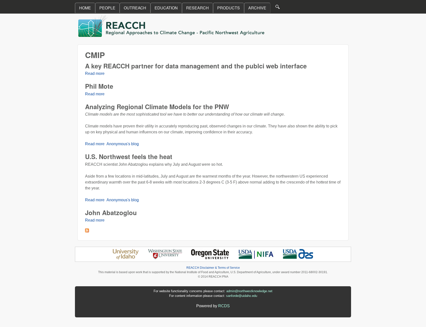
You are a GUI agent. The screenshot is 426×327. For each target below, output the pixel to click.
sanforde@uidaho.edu (241, 296)
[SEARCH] (277, 8)
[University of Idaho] (125, 258)
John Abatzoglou (111, 212)
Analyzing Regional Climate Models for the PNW (157, 106)
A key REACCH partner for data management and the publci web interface (196, 65)
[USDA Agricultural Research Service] (298, 258)
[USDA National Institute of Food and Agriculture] (256, 258)
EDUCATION (166, 8)
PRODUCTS (228, 8)
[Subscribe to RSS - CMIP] (87, 231)
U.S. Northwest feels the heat (128, 156)
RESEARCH (197, 8)
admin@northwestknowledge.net (249, 291)
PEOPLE (107, 8)
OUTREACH (135, 8)
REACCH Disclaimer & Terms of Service (213, 267)
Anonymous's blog (122, 144)
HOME (85, 8)
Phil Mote (99, 86)
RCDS (224, 306)
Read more (95, 73)
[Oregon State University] (210, 258)
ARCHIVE (257, 8)
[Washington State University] (165, 258)
